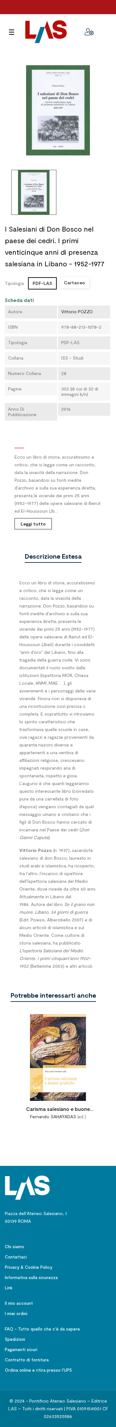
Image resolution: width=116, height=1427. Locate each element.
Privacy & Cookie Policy (28, 1267)
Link (9, 1287)
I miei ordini (16, 1313)
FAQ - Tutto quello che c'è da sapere (42, 1328)
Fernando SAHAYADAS (53, 1116)
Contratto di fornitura (27, 1359)
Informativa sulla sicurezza (31, 1277)
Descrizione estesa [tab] (53, 556)
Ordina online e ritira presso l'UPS (38, 1370)
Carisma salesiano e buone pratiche (58, 1110)
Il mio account (19, 1303)
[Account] (89, 32)
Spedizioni (15, 1339)
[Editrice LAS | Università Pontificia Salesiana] (27, 1187)
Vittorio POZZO (77, 311)
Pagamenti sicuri (21, 1349)
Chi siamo (14, 1246)
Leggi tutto (33, 523)
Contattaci (16, 1256)
